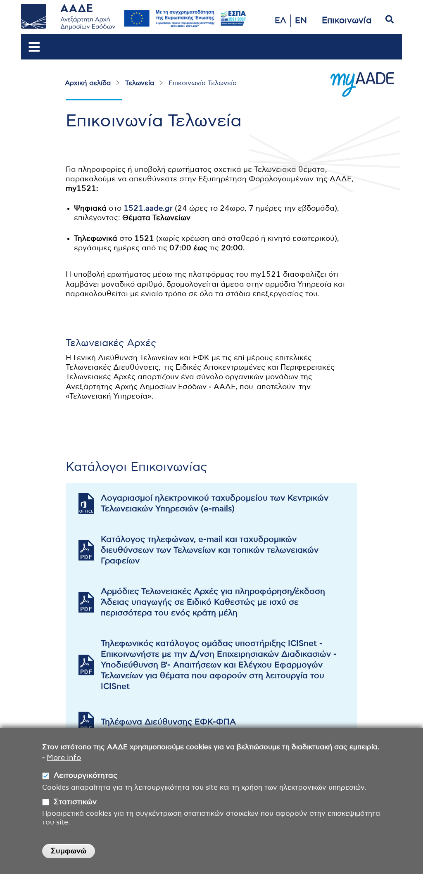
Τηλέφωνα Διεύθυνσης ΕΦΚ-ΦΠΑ (168, 722)
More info (64, 758)
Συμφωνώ (68, 851)
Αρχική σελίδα (88, 83)
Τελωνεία (139, 83)
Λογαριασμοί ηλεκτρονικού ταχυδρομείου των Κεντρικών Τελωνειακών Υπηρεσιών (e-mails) (214, 503)
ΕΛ (280, 21)
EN (301, 21)
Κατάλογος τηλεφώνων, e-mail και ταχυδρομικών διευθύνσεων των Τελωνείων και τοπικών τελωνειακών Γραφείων (209, 550)
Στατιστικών (75, 802)
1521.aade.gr (148, 208)
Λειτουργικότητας (85, 775)
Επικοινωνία (347, 20)
